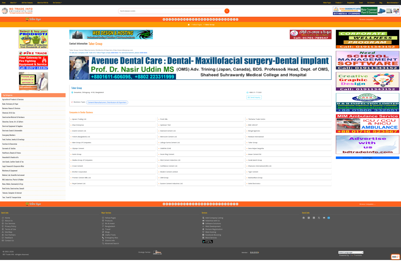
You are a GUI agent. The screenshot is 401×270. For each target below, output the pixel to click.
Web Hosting (210, 232)
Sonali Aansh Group (254, 160)
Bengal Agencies (253, 131)
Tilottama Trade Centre (255, 119)
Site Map (8, 232)
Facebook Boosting (213, 235)
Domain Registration (213, 229)
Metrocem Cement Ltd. (167, 137)
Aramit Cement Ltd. (78, 131)
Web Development (213, 226)
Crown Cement (76, 166)
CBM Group (163, 178)
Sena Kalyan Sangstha (255, 148)
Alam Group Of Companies (80, 142)
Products (338, 2)
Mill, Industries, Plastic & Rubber (13, 179)
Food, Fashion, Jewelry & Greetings (13, 139)
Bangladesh (350, 2)
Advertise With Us (42, 2)
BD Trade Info (8, 254)
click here (114, 53)
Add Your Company (27, 2)
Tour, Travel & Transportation (11, 197)
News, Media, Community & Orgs (12, 184)
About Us (13, 2)
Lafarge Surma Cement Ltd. (169, 142)
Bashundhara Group (254, 178)
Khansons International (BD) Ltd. (259, 166)
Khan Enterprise (77, 125)
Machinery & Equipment (9, 170)
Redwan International (255, 137)
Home (4, 2)
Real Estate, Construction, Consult (13, 188)
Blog (380, 2)
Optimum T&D (164, 125)
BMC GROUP (252, 125)
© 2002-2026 (8, 251)
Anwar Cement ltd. (253, 154)
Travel (361, 2)
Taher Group (76, 88)
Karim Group (75, 154)
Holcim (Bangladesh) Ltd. (80, 137)
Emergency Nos (111, 237)
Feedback (8, 237)
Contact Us (9, 240)
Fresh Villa (162, 119)
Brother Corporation (78, 172)
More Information (392, 2)
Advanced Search (112, 243)
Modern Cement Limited (168, 172)
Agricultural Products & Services (13, 99)
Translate (358, 255)
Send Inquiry (255, 97)
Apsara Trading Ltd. (78, 119)
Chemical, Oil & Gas (8, 113)
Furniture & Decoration (9, 144)
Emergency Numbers (8, 135)
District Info (110, 240)
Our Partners (10, 235)
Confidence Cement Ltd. (167, 166)
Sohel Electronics (253, 183)
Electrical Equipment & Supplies (12, 126)
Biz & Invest (371, 2)
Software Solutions (213, 223)
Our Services (57, 2)
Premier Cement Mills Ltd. (80, 178)
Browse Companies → (368, 19)
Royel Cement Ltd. (78, 183)
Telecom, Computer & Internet (12, 193)
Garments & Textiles (9, 148)
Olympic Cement (77, 148)
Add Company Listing (214, 218)
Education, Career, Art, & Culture (12, 121)
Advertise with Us (212, 220)
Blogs (107, 232)
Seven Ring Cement (166, 154)
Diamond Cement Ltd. (167, 131)
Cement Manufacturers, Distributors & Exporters (107, 102)
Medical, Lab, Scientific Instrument (13, 175)
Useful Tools (110, 235)
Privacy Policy (10, 226)
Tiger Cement (252, 172)
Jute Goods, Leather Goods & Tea (12, 161)
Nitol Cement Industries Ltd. (169, 160)
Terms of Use (10, 229)
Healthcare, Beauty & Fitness (11, 153)
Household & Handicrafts (10, 157)
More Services (211, 237)
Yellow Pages (327, 2)
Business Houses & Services (11, 108)
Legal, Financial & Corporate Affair (13, 166)
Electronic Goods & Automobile (12, 130)
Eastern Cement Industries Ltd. (170, 183)
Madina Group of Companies (81, 160)
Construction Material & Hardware (13, 117)
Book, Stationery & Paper (10, 104)
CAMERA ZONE (164, 148)
